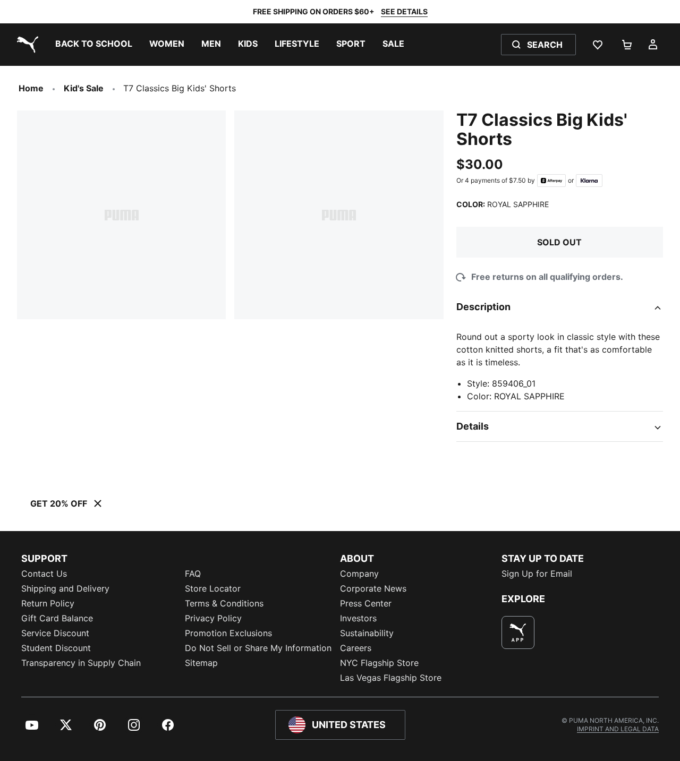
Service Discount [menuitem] (55, 633)
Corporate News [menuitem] (373, 588)
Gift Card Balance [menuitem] (57, 618)
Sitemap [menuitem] (201, 662)
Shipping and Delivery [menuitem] (65, 588)
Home (31, 88)
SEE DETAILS (404, 11)
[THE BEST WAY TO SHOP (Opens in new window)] (518, 632)
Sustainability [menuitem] (367, 633)
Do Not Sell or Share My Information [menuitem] (258, 648)
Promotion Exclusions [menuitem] (228, 633)
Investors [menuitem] (358, 618)
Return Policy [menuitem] (47, 603)
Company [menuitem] (359, 573)
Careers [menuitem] (355, 648)
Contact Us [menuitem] (44, 573)
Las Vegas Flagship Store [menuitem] (390, 677)
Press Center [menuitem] (366, 603)
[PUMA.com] (25, 44)
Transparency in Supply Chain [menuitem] (81, 662)
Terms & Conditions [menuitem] (224, 603)
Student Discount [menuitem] (56, 648)
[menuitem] (94, 44)
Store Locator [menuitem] (213, 588)
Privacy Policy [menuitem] (213, 618)
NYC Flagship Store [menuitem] (379, 662)
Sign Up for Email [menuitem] (537, 573)
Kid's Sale (84, 88)
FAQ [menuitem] (193, 573)
